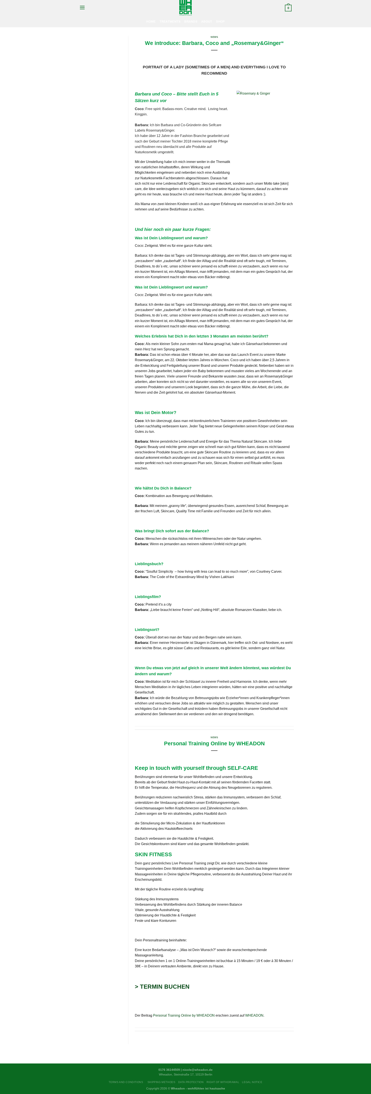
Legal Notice (252, 1082)
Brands (190, 21)
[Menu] (82, 7)
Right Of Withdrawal (223, 1082)
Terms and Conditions (126, 1082)
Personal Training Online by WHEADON (214, 743)
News (214, 37)
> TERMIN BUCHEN (162, 987)
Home (150, 21)
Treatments (170, 21)
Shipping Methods (161, 1082)
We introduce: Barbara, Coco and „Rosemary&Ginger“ (214, 43)
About (206, 21)
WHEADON (254, 1015)
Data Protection (191, 1082)
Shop (220, 21)
